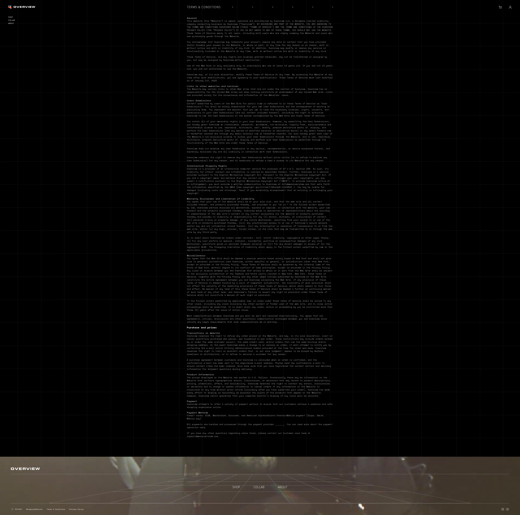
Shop (10, 17)
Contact (18, 509)
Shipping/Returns (34, 509)
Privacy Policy (76, 509)
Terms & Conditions (56, 509)
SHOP (236, 487)
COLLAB (11, 20)
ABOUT (11, 23)
